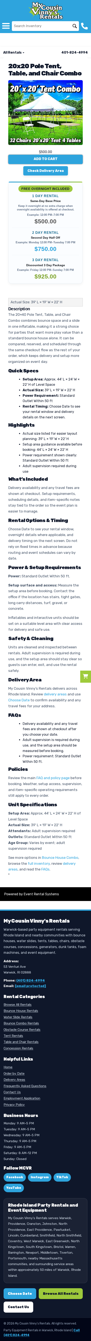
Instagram (40, 1177)
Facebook (14, 1177)
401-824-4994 (74, 52)
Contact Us (12, 1092)
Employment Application (22, 1098)
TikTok (62, 1177)
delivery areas (55, 694)
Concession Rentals (18, 1048)
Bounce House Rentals (21, 1011)
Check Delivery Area (46, 171)
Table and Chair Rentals (21, 1042)
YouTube (13, 1188)
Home (8, 1067)
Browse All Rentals (18, 1005)
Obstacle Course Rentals (22, 1030)
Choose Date (19, 700)
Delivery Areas (14, 1080)
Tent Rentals (13, 1036)
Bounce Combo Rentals (21, 1023)
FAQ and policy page (53, 778)
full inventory (39, 863)
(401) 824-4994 (30, 980)
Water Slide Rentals (18, 1017)
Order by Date (14, 1073)
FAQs (45, 869)
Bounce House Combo (60, 857)
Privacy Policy (14, 1105)
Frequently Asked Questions (25, 1086)
